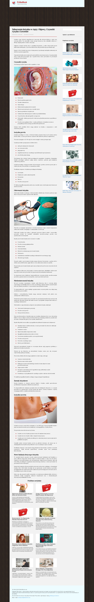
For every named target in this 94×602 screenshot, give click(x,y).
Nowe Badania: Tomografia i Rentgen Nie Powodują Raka (44, 569)
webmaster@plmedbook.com (24, 597)
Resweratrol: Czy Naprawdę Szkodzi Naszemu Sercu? (20, 518)
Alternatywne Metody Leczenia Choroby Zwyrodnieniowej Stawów (45, 519)
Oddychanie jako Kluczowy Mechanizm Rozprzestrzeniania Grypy (22, 570)
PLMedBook (22, 2)
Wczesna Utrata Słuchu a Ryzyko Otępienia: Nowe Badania (22, 544)
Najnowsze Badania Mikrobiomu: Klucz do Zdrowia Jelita (22, 494)
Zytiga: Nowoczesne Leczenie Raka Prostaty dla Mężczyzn (45, 494)
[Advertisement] (47, 17)
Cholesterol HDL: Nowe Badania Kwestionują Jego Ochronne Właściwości (45, 545)
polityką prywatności (54, 595)
